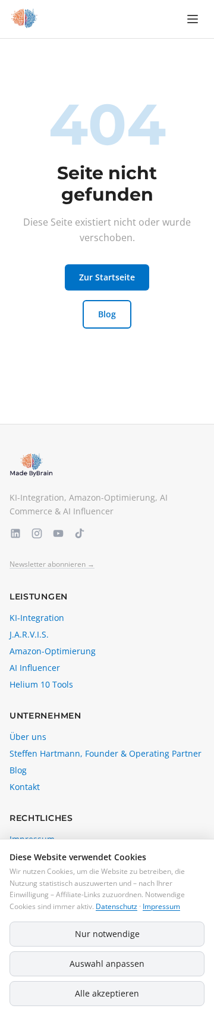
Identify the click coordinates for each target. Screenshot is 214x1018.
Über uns (28, 736)
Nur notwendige (107, 933)
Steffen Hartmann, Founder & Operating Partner (106, 753)
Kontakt (25, 786)
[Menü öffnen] (192, 19)
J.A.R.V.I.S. (29, 634)
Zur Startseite (107, 277)
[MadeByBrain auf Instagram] (37, 533)
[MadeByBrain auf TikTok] (80, 533)
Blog (107, 314)
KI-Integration (37, 617)
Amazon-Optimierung (53, 651)
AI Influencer (35, 667)
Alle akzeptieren (107, 993)
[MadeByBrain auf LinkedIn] (15, 533)
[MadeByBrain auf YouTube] (58, 533)
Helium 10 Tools (41, 684)
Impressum (161, 906)
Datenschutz (116, 906)
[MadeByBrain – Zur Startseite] (24, 19)
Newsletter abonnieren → (52, 564)
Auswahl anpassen (107, 963)
